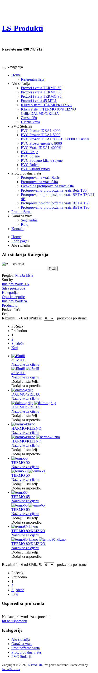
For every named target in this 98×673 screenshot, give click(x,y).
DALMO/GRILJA (25, 394)
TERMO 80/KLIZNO (28, 531)
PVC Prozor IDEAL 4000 (40, 131)
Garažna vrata (21, 644)
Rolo (24, 224)
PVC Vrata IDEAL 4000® (41, 148)
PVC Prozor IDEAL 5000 (40, 135)
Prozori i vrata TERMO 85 (41, 96)
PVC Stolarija (21, 657)
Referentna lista (32, 79)
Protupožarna (21, 212)
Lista (29, 275)
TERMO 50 (20, 463)
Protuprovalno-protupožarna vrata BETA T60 (55, 203)
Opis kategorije (13, 297)
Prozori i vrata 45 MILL (39, 101)
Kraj (14, 348)
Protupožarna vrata (25, 648)
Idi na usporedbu (14, 621)
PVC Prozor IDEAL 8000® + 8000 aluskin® (55, 139)
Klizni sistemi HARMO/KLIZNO (46, 105)
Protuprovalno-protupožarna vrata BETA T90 (55, 207)
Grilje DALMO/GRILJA (40, 113)
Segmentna (29, 220)
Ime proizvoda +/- (15, 284)
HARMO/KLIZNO (26, 428)
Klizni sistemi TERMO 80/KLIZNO (48, 109)
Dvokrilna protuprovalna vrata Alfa (47, 186)
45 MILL (18, 360)
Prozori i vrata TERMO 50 (41, 88)
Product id (9, 305)
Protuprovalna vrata (26, 652)
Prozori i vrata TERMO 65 (41, 92)
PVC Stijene (30, 156)
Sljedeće (17, 343)
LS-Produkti (34, 665)
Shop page (19, 241)
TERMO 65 (20, 497)
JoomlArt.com (11, 669)
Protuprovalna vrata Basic (40, 177)
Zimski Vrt (29, 118)
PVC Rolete (30, 165)
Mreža (20, 275)
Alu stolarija (20, 639)
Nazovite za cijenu (25, 364)
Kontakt (17, 229)
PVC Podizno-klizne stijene (42, 160)
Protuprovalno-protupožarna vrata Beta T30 (54, 190)
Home (16, 75)
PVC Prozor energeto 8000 (41, 143)
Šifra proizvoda (13, 288)
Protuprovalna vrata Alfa (39, 182)
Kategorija (10, 292)
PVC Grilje (29, 152)
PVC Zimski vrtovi (35, 169)
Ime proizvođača (14, 301)
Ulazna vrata (30, 122)
